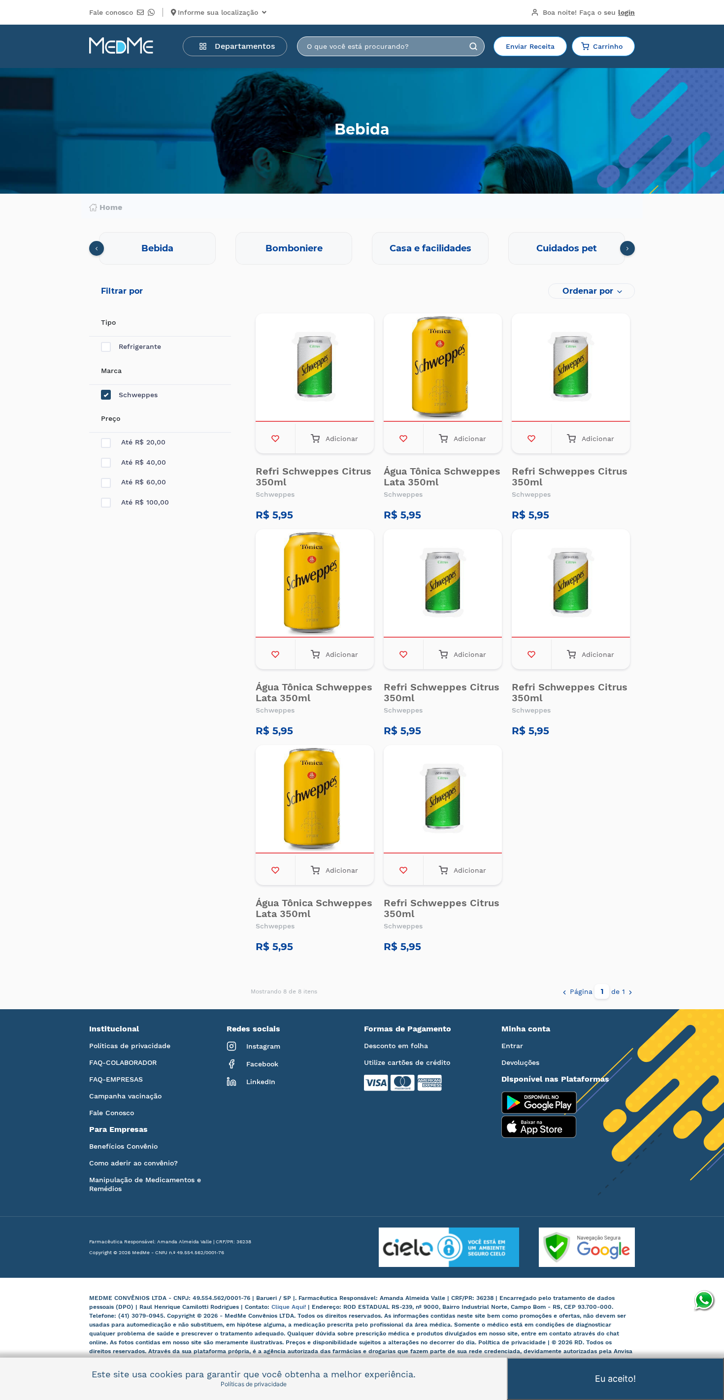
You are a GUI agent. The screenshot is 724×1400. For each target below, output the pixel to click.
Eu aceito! (615, 1378)
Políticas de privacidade (129, 1046)
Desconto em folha (396, 1046)
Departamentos (245, 46)
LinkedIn (260, 1082)
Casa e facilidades (430, 248)
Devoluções (520, 1062)
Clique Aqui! (289, 1306)
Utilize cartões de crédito (407, 1062)
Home (110, 207)
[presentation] (96, 248)
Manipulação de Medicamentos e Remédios (145, 1184)
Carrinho (608, 46)
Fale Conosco (111, 1113)
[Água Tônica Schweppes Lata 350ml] (443, 368)
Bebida (157, 248)
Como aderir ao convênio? (133, 1163)
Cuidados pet (566, 248)
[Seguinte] (630, 991)
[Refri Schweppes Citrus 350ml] (315, 368)
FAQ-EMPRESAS (116, 1079)
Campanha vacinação (125, 1096)
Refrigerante (140, 346)
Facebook (262, 1064)
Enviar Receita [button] (530, 46)
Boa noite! (589, 12)
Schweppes (138, 395)
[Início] (121, 46)
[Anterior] (564, 991)
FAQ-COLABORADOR (123, 1062)
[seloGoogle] (577, 1247)
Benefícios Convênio (123, 1146)
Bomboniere (294, 248)
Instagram (263, 1046)
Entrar (512, 1046)
